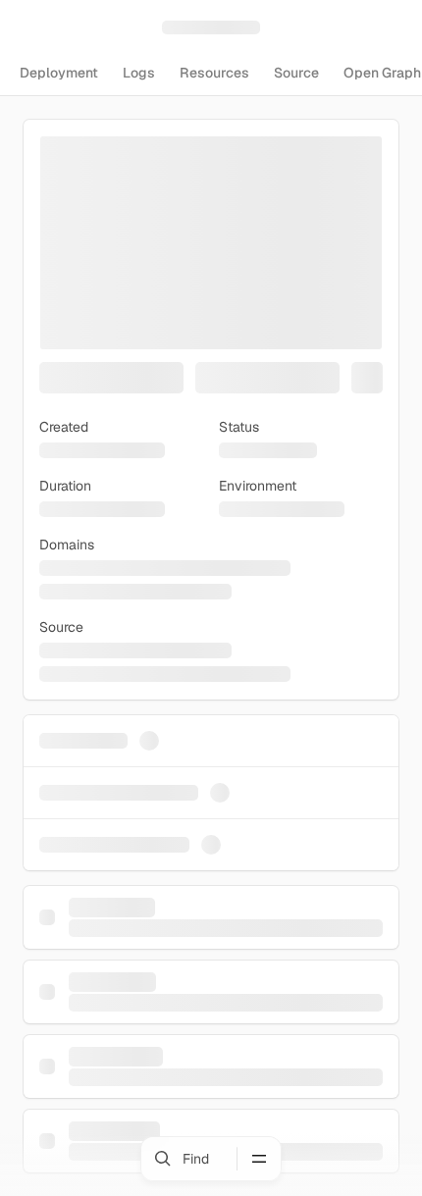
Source (296, 72)
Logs (139, 72)
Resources (214, 72)
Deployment (59, 72)
